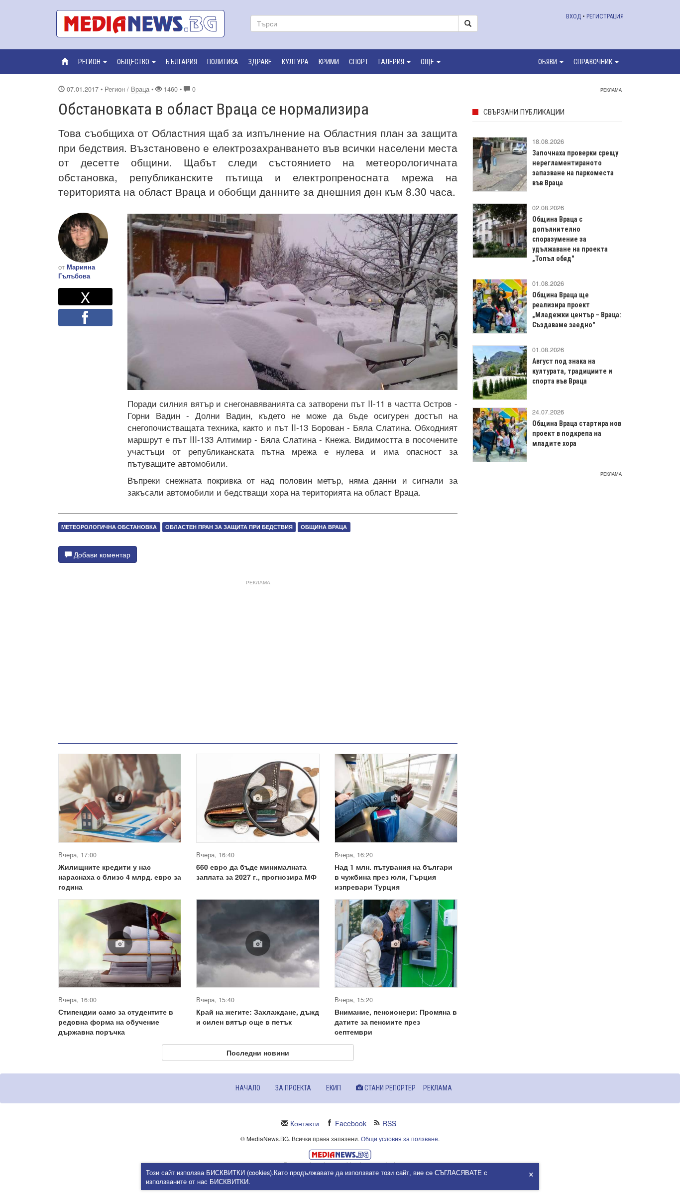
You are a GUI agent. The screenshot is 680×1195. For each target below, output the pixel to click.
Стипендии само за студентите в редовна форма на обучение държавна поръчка (115, 1022)
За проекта (293, 1088)
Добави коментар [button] (101, 554)
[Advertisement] (258, 657)
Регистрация (605, 16)
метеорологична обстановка (109, 527)
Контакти (304, 1123)
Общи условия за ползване (399, 1138)
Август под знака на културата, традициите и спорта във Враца (572, 371)
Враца (140, 89)
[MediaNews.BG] (145, 23)
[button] (92, 61)
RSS (389, 1123)
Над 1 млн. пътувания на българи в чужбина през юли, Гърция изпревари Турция (394, 877)
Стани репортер (389, 1088)
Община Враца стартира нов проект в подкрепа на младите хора (576, 433)
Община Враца (324, 527)
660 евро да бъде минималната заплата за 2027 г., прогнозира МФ (256, 872)
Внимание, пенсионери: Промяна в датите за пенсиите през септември (396, 1022)
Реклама (437, 1088)
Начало (247, 1088)
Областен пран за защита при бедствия (229, 527)
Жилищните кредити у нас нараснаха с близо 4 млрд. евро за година (119, 877)
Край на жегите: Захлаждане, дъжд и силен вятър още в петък (257, 1017)
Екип (333, 1088)
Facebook (350, 1123)
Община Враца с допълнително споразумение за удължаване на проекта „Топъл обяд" (570, 239)
